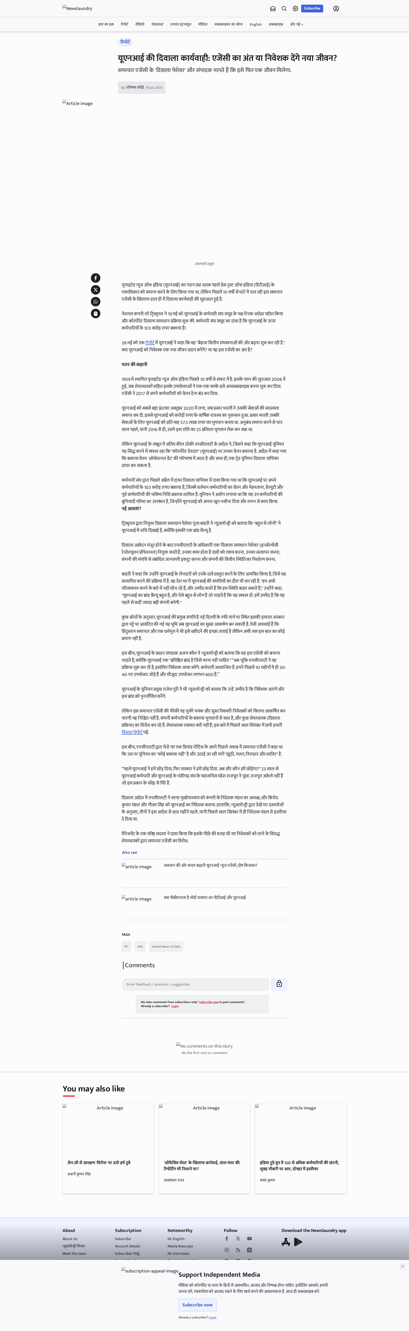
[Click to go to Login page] (336, 8)
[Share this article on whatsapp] (95, 301)
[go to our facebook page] (226, 1239)
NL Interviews (178, 1253)
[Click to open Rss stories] (238, 1250)
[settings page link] (295, 8)
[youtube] (249, 1239)
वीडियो (139, 24)
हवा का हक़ (106, 24)
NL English (176, 1239)
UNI (140, 946)
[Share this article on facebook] (95, 278)
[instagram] (226, 1250)
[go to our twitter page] (238, 1239)
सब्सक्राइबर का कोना (228, 24)
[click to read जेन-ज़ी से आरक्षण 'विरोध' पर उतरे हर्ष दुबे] (108, 1129)
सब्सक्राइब (276, 24)
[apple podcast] (249, 1250)
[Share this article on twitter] (95, 289)
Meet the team (74, 1253)
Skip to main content (85, 39)
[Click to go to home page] (81, 9)
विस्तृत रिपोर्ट (132, 732)
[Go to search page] (284, 8)
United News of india (166, 946)
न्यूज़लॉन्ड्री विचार (73, 1246)
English (256, 24)
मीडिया (202, 24)
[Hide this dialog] (402, 1266)
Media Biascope (180, 1246)
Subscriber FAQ (127, 1253)
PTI (126, 946)
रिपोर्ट (124, 24)
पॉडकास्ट (157, 24)
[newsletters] (273, 9)
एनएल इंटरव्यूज (180, 24)
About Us (69, 1239)
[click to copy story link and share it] (95, 313)
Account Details (127, 1246)
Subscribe (312, 8)
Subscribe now (197, 1305)
